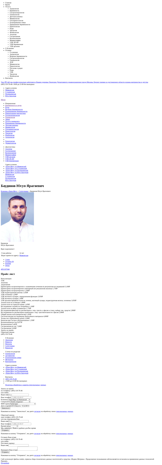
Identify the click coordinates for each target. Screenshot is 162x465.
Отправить (5, 430)
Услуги (8, 7)
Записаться (5, 408)
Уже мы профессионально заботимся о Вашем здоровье (25, 82)
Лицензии (9, 340)
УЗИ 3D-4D (9, 159)
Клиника (4, 400)
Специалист (5, 402)
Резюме (8, 263)
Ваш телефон (6, 397)
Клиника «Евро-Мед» (9, 191)
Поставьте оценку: (8, 443)
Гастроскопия (10, 151)
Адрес (7, 260)
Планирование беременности (16, 111)
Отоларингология (12, 129)
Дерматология (10, 143)
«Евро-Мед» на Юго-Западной (16, 172)
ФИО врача (5, 404)
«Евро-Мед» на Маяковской (15, 166)
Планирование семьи (13, 358)
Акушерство (10, 356)
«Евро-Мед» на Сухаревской (16, 168)
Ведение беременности (14, 109)
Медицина (9, 359)
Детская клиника (11, 125)
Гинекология (10, 117)
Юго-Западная (10, 96)
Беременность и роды (13, 105)
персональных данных (64, 411)
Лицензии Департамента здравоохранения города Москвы (71, 82)
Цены (7, 265)
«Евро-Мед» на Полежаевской (16, 170)
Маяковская (9, 90)
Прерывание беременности (15, 123)
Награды (8, 344)
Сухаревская (10, 92)
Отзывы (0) (9, 261)
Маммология (10, 127)
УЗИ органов (10, 157)
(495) (11, 379)
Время (3, 426)
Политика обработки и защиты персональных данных (25, 385)
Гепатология (10, 141)
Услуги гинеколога (12, 121)
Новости (8, 342)
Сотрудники (23, 191)
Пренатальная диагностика (15, 113)
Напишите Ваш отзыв (9, 450)
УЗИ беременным (12, 161)
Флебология (9, 135)
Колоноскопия (10, 153)
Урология (8, 133)
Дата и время (6, 406)
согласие (37, 411)
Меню (3, 100)
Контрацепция (10, 361)
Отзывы (8, 50)
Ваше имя (4, 395)
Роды (7, 107)
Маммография (10, 155)
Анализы (8, 149)
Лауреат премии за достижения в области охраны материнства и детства (120, 82)
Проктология (10, 131)
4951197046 (5, 269)
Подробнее (5, 463)
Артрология (9, 137)
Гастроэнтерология (12, 115)
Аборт (7, 119)
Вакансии (9, 348)
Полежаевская (10, 94)
